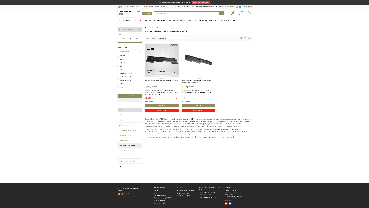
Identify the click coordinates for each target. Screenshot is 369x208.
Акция (121, 120)
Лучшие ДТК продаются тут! (201, 2)
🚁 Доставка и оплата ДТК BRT (186, 195)
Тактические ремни (125, 156)
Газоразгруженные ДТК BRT (128, 130)
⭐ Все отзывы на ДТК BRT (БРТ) (135, 6)
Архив (134, 20)
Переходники (123, 150)
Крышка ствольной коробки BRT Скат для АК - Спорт (162, 80)
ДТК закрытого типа (125, 125)
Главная (147, 28)
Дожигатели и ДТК (125, 140)
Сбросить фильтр (129, 100)
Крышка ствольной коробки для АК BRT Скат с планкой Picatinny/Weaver (196, 81)
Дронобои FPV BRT (125, 135)
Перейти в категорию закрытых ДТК (158, 137)
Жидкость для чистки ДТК (127, 161)
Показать (129, 95)
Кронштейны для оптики (159, 28)
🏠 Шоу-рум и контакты (153, 6)
